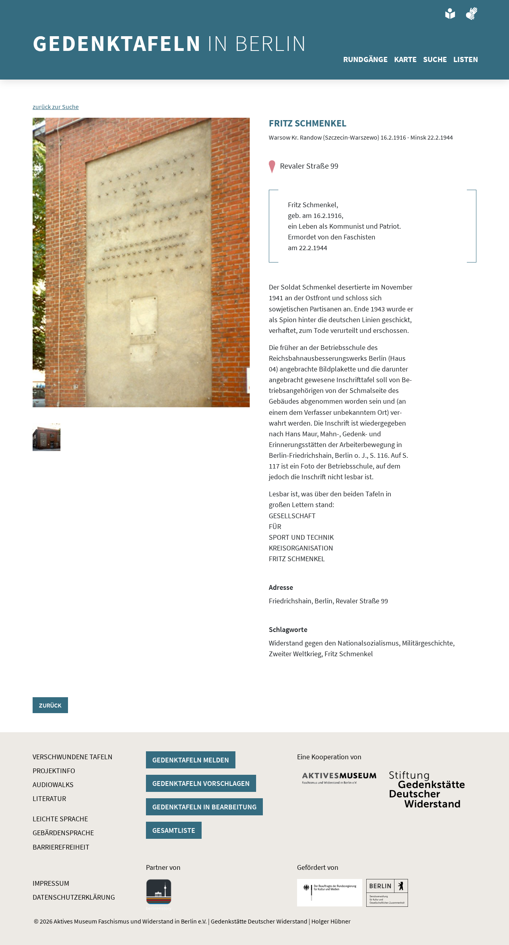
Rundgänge (365, 59)
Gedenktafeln (170, 43)
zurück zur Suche (56, 107)
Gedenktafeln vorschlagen (201, 783)
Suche (435, 59)
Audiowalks (53, 784)
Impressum (51, 883)
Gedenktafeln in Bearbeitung (204, 806)
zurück (50, 705)
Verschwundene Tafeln (73, 756)
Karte (405, 59)
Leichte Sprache (60, 818)
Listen (465, 59)
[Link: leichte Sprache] (450, 13)
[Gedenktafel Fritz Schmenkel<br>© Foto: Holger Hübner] (141, 262)
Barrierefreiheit (61, 847)
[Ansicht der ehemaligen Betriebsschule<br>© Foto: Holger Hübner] (46, 437)
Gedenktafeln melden (190, 759)
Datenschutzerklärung (74, 897)
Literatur (49, 798)
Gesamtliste (173, 830)
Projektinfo (54, 770)
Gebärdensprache (63, 832)
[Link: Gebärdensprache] (471, 13)
